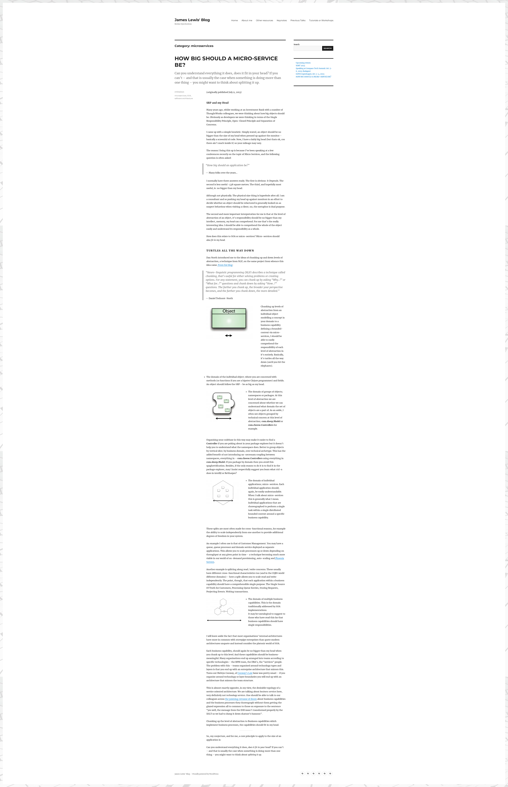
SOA (189, 96)
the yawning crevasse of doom (241, 699)
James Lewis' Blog (192, 20)
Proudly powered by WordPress (205, 774)
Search (297, 44)
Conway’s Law (245, 673)
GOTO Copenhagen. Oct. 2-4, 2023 (310, 74)
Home (234, 20)
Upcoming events (303, 63)
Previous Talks (298, 20)
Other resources (264, 20)
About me (247, 20)
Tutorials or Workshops (321, 20)
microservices (180, 96)
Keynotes (282, 20)
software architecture (184, 98)
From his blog (224, 265)
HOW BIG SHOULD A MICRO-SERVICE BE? (313, 77)
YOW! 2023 (300, 66)
